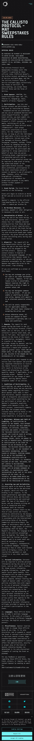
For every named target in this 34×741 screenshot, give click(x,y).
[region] (17, 727)
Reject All (16, 733)
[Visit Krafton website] (24, 695)
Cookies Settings (17, 729)
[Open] (30, 4)
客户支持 (6, 712)
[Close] (32, 717)
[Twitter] (24, 701)
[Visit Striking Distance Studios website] (9, 695)
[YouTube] (24, 707)
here (20, 78)
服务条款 (27, 712)
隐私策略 (17, 712)
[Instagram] (9, 707)
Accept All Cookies (17, 738)
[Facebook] (9, 701)
